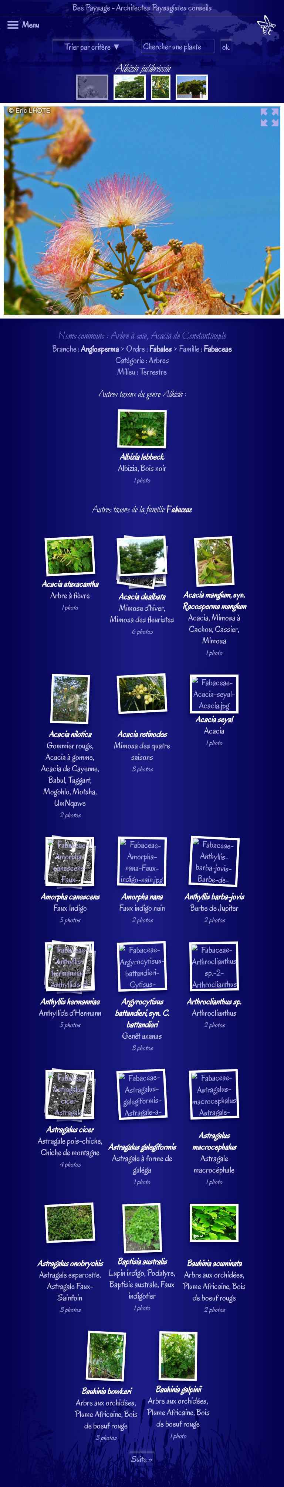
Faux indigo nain (142, 902)
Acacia (214, 724)
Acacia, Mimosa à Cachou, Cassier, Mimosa (214, 617)
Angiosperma (100, 349)
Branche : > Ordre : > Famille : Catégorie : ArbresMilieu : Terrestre (141, 752)
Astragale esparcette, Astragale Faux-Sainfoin (70, 1280)
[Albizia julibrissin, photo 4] (191, 97)
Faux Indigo (70, 902)
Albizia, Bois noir (142, 462)
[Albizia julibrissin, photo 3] (160, 97)
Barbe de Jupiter (214, 902)
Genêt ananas (142, 1019)
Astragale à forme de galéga (142, 1158)
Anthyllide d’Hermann (70, 1007)
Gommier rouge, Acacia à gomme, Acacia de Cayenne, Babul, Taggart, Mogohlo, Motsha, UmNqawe (70, 768)
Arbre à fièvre (70, 589)
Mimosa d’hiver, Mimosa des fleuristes (142, 608)
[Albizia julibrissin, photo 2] (129, 97)
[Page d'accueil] (266, 26)
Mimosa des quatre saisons (142, 745)
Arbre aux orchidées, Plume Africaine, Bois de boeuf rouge (214, 1280)
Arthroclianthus (214, 1007)
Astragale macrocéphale (214, 1153)
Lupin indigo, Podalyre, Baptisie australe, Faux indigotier (142, 1279)
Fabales (160, 349)
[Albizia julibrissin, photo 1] (92, 97)
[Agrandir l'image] (142, 108)
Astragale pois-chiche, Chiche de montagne (70, 1141)
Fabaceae (218, 349)
